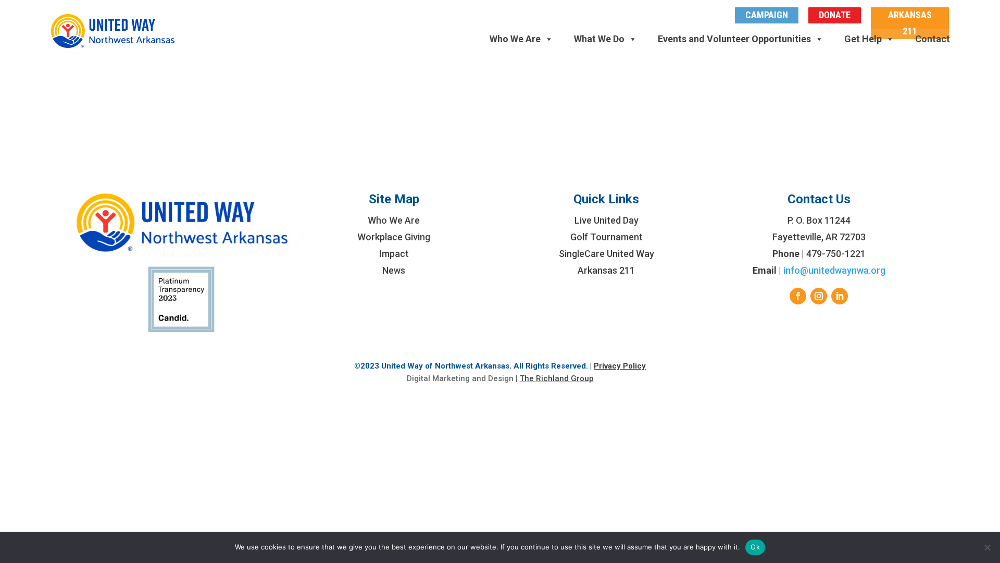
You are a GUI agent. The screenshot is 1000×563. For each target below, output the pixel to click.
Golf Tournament (606, 236)
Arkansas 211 (606, 270)
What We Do (599, 38)
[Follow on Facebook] (798, 296)
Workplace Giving (393, 236)
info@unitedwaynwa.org (834, 270)
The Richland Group (557, 378)
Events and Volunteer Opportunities (734, 38)
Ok (755, 547)
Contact (932, 38)
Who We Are (515, 38)
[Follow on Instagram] (818, 296)
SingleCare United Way (606, 253)
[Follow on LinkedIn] (839, 296)
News (393, 270)
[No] (987, 547)
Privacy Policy (620, 366)
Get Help (863, 38)
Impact (394, 253)
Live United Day (606, 220)
